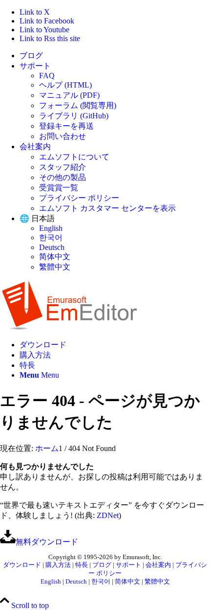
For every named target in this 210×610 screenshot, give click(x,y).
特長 (81, 565)
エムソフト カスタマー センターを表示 (107, 208)
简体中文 (54, 256)
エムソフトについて (74, 157)
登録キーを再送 (66, 126)
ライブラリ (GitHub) (73, 116)
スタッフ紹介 (62, 167)
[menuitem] (115, 56)
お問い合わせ (62, 136)
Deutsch (51, 247)
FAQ (47, 75)
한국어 (51, 237)
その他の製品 (62, 177)
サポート (35, 66)
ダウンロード (22, 565)
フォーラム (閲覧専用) (77, 105)
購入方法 (58, 565)
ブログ (31, 55)
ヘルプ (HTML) (65, 85)
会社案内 (35, 146)
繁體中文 (54, 267)
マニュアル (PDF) (69, 95)
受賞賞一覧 (58, 187)
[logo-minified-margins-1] (69, 327)
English (51, 228)
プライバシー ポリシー (79, 198)
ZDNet (108, 515)
